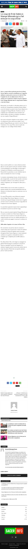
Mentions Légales (4, 543)
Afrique (2, 507)
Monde (2, 511)
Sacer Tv (3, 517)
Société (3, 519)
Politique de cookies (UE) (21, 543)
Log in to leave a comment (14, 475)
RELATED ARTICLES (5, 418)
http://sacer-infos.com (14, 412)
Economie (3, 509)
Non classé (3, 513)
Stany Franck (4, 20)
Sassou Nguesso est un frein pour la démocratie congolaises (13, 492)
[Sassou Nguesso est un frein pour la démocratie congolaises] (4, 438)
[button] (26, 6)
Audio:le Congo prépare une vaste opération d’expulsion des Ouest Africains (7, 394)
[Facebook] (12, 537)
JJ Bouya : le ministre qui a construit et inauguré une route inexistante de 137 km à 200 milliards (20, 395)
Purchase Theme (12, 543)
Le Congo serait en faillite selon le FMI (9, 499)
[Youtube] (15, 537)
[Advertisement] (14, 66)
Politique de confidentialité (14, 545)
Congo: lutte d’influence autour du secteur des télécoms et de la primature (14, 495)
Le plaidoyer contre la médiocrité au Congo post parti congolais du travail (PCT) (17, 425)
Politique (2, 11)
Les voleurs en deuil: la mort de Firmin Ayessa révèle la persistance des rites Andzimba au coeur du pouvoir (17, 431)
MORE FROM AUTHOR (5, 420)
